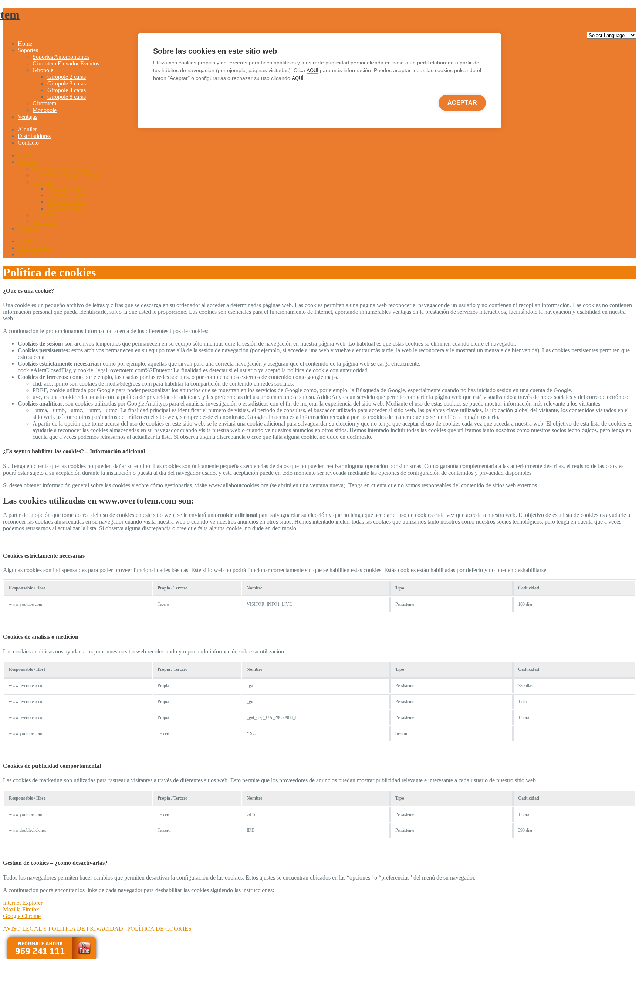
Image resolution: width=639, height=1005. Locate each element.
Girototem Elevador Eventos (66, 63)
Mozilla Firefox (21, 909)
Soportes (28, 50)
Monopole (45, 110)
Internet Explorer (23, 903)
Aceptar (462, 103)
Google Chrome (22, 916)
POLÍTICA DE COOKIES (159, 928)
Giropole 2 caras (66, 77)
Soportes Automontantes (61, 57)
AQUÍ (312, 70)
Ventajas (27, 117)
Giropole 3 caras (66, 83)
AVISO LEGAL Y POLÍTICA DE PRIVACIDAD (63, 928)
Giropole (43, 70)
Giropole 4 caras (66, 90)
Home (25, 43)
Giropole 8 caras (66, 97)
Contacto (28, 143)
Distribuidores (34, 136)
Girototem (44, 103)
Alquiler (27, 129)
